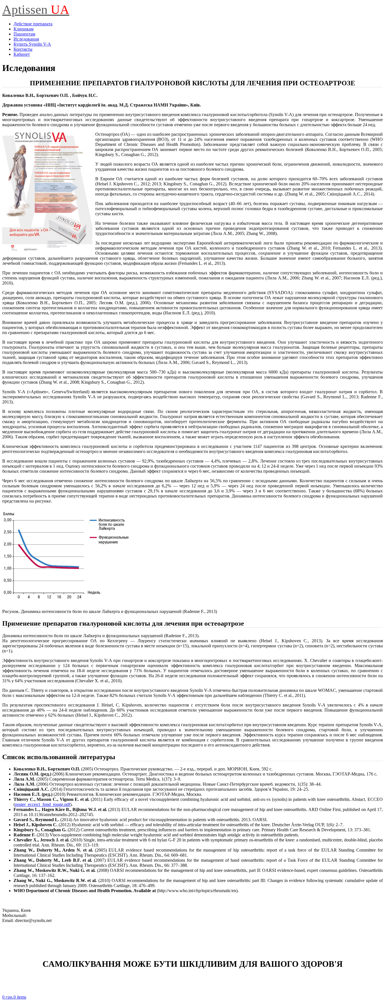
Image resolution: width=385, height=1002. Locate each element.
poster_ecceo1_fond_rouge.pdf (42, 804)
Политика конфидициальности (32, 930)
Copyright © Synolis (20, 925)
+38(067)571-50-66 (45, 915)
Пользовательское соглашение (31, 935)
